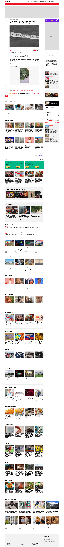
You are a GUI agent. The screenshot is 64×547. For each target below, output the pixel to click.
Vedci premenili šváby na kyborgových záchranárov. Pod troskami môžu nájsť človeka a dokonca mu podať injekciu (29, 435)
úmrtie (22, 90)
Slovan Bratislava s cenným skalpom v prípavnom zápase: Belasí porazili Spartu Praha (19, 360)
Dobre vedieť (6, 183)
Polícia (25, 90)
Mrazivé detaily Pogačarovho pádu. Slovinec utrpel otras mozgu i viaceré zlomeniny (18, 454)
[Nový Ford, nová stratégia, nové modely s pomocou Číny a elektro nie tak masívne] (29, 373)
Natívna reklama (22, 544)
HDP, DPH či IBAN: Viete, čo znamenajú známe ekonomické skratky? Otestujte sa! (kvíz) (19, 342)
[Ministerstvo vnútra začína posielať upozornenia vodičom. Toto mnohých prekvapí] (39, 373)
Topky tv (41, 4)
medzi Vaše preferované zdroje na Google (21, 93)
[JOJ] (45, 112)
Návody (6, 438)
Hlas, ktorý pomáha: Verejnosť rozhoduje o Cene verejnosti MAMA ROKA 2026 (29, 398)
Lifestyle (46, 4)
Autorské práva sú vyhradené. (48, 539)
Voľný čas (51, 4)
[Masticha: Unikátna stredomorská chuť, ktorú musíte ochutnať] (29, 411)
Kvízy (38, 4)
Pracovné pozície (8, 159)
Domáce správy (9, 238)
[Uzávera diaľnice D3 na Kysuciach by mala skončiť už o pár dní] (9, 373)
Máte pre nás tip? (34, 544)
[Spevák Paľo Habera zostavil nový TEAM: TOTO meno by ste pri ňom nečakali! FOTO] (39, 281)
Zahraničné (12, 4)
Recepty (6, 494)
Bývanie (7, 462)
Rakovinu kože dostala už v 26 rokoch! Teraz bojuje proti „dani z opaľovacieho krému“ (39, 305)
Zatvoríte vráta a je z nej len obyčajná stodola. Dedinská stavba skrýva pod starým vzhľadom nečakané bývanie (39, 473)
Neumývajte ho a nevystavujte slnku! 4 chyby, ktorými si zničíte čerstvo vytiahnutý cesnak (39, 491)
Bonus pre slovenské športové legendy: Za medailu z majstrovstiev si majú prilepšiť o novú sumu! (29, 342)
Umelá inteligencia (37, 437)
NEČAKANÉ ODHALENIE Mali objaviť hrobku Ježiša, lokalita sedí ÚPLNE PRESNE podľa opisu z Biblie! (29, 268)
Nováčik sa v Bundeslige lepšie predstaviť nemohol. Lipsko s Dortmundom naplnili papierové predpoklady (39, 454)
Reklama (21, 536)
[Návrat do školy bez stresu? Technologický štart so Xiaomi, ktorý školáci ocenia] (39, 317)
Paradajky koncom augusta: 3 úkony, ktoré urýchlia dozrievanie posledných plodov (29, 491)
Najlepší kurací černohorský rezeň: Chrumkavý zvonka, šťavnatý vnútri (38, 417)
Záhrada (26, 493)
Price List (21, 543)
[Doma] (45, 117)
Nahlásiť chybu (12, 96)
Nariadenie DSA (9, 544)
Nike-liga (6, 457)
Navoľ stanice (46, 122)
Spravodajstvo (34, 538)
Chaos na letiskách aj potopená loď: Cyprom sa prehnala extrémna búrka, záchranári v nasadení (39, 267)
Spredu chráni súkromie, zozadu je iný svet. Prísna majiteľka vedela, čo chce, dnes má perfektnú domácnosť (29, 473)
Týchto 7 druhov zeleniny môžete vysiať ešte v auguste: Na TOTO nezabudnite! (18, 229)
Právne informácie (9, 538)
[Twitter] (48, 537)
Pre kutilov (8, 480)
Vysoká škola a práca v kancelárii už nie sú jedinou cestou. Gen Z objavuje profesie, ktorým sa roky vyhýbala (39, 398)
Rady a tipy (26, 418)
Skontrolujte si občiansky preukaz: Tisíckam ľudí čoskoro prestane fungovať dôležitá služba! (9, 342)
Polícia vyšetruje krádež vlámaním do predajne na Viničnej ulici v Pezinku (39, 112)
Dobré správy (9, 312)
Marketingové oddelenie (35, 543)
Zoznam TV (9, 204)
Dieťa (15, 90)
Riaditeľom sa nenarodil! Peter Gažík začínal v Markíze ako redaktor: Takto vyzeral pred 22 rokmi (29, 287)
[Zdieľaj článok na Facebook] (6, 89)
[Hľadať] (58, 4)
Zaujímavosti (27, 4)
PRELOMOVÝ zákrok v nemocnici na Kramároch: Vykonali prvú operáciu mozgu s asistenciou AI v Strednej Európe (9, 113)
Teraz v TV (47, 107)
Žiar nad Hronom (30, 90)
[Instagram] (46, 537)
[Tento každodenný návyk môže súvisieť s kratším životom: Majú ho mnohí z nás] (29, 299)
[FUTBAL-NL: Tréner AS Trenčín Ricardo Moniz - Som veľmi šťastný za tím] (12, 210)
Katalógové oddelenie (35, 542)
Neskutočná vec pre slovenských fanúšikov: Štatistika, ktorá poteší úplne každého (38, 180)
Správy (19, 220)
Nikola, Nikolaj (40, 1)
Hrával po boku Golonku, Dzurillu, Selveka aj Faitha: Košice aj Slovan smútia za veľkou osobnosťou (29, 360)
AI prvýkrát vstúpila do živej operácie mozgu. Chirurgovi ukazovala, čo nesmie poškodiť (39, 435)
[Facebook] (45, 537)
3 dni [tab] (53, 52)
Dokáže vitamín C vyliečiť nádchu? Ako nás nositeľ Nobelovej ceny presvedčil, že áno (19, 435)
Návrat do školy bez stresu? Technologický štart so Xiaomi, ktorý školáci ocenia (38, 323)
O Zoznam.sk (9, 536)
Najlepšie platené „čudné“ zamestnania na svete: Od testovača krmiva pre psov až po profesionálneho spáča (19, 398)
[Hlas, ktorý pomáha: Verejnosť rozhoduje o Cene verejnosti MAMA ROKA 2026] (29, 392)
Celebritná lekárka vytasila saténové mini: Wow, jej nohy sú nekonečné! (17, 232)
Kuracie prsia (36, 419)
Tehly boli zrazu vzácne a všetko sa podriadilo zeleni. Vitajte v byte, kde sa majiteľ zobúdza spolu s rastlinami (19, 473)
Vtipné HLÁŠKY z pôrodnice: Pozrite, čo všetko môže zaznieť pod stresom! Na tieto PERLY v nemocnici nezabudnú (19, 113)
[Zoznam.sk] (46, 541)
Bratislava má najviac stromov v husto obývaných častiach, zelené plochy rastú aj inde (38, 249)
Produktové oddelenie (35, 539)
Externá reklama (22, 539)
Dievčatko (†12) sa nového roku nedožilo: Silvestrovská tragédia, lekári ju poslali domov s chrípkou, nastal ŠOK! (29, 113)
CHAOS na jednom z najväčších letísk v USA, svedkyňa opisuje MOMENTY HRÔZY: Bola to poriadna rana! (23, 227)
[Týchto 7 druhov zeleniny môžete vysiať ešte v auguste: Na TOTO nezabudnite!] (9, 299)
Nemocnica (18, 90)
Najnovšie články (9, 224)
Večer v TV (52, 107)
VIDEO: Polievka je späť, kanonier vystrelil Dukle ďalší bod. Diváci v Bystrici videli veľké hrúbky (9, 454)
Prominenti (18, 4)
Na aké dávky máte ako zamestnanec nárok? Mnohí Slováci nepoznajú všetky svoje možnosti (9, 398)
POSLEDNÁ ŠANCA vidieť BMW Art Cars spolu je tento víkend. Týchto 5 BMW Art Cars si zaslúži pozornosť (19, 379)
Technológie (9, 424)
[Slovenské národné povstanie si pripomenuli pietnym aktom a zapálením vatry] (24, 210)
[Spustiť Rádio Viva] (51, 19)
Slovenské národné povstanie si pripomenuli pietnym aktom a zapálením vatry (24, 217)
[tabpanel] (52, 62)
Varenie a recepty (10, 406)
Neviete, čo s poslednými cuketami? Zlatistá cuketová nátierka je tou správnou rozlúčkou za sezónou (9, 491)
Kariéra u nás (8, 542)
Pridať (37, 93)
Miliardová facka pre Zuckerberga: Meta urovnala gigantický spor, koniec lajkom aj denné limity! (19, 249)
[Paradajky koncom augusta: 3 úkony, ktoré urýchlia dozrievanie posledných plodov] (29, 485)
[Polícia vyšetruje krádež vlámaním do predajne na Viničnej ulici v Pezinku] (39, 107)
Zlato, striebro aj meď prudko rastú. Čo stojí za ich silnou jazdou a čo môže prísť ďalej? (39, 342)
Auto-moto (8, 368)
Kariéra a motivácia (11, 387)
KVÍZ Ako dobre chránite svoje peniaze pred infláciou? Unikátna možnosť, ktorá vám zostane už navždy (19, 180)
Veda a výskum (17, 437)
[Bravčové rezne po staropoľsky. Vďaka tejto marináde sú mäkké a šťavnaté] (9, 411)
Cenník (20, 542)
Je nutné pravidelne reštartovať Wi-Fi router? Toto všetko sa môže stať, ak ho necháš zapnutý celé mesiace (9, 435)
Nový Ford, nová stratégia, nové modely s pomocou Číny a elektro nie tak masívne (29, 379)
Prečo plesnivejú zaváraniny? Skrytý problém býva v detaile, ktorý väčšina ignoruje (19, 491)
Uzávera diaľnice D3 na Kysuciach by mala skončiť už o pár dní (9, 378)
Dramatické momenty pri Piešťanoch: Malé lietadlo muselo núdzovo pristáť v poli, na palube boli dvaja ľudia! (9, 249)
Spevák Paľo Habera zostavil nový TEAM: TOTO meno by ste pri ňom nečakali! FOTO (38, 286)
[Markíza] (45, 110)
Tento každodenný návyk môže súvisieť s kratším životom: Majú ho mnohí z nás (29, 305)
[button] (35, 50)
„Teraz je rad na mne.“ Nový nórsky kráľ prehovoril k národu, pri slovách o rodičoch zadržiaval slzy (29, 454)
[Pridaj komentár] (6, 86)
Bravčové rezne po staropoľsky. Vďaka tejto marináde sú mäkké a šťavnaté (9, 417)
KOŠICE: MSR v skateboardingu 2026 (35, 216)
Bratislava (36, 252)
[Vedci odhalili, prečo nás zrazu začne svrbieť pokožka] (19, 299)
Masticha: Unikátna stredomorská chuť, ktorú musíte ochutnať (29, 416)
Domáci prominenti (27, 290)
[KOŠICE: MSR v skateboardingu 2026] (36, 210)
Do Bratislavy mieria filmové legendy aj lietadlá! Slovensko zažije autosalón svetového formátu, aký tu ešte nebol (29, 180)
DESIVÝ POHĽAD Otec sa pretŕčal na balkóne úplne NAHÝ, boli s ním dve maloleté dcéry (20, 234)
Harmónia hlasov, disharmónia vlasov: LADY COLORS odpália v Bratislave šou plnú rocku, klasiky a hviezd (9, 180)
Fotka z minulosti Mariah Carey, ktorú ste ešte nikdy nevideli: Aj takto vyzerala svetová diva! (19, 286)
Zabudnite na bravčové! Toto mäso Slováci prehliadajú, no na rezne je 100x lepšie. (19, 417)
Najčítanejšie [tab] (48, 52)
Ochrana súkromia (9, 539)
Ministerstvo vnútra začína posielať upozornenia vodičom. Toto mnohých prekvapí (39, 379)
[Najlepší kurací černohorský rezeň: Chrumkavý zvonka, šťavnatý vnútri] (39, 411)
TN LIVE (7, 443)
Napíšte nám (8, 543)
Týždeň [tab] (57, 52)
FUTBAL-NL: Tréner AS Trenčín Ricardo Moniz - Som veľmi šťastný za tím (11, 216)
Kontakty (33, 536)
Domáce (7, 4)
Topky (15, 19)
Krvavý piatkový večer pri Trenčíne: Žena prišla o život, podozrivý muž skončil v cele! (29, 249)
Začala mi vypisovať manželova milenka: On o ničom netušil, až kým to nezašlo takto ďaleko (53, 103)
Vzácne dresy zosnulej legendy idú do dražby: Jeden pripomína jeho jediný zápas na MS (38, 360)
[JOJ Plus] (45, 119)
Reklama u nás (21, 538)
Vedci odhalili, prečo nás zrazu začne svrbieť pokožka (19, 304)
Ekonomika (33, 4)
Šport (23, 4)
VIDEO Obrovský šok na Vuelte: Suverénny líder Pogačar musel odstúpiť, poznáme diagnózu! (9, 360)
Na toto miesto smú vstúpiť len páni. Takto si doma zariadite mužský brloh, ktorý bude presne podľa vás (9, 473)
